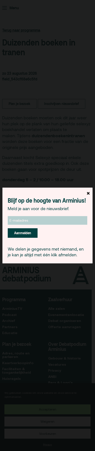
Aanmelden (22, 233)
